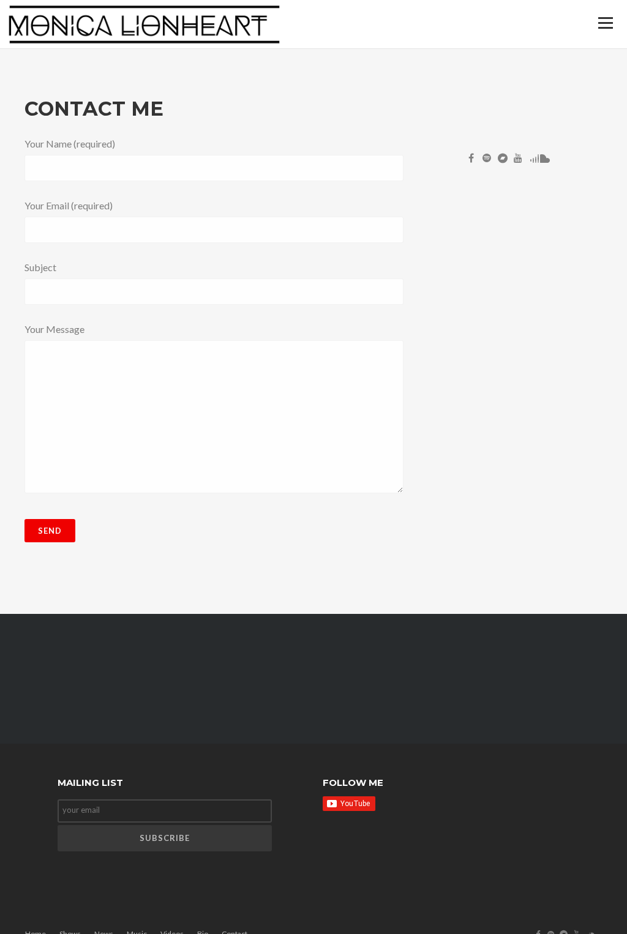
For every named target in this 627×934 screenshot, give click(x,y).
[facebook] (473, 160)
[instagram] (504, 160)
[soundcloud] (543, 160)
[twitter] (489, 160)
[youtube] (520, 160)
